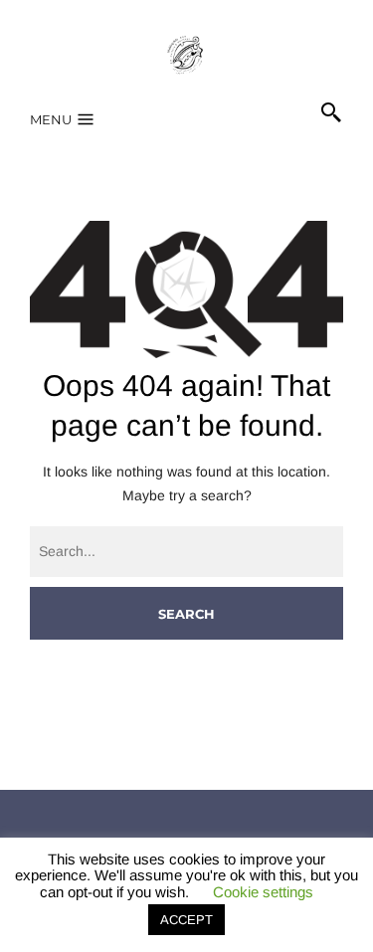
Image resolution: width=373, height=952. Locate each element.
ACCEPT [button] (186, 919)
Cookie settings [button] (263, 891)
